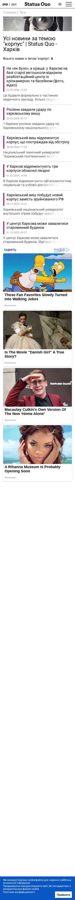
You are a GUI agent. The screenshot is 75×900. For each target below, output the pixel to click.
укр (5, 4)
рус (14, 4)
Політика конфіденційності (19, 892)
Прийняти (63, 894)
